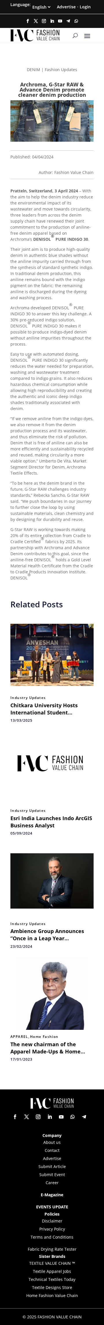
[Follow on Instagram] (44, 21)
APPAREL (19, 1036)
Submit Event (52, 1174)
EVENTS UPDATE (52, 1207)
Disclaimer (52, 1221)
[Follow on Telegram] (68, 21)
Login (85, 7)
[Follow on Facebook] (28, 21)
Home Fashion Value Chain (52, 1295)
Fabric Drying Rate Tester (52, 1249)
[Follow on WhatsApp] (76, 21)
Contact (52, 1150)
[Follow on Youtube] (60, 21)
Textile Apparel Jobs (52, 1271)
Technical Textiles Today (52, 1279)
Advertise (66, 7)
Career (52, 1182)
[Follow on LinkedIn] (52, 21)
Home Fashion (44, 1036)
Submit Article (52, 1166)
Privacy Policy (52, 1229)
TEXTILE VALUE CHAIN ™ (52, 1263)
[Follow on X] (36, 21)
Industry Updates (28, 697)
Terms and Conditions (52, 1237)
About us (52, 1142)
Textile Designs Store (52, 1287)
